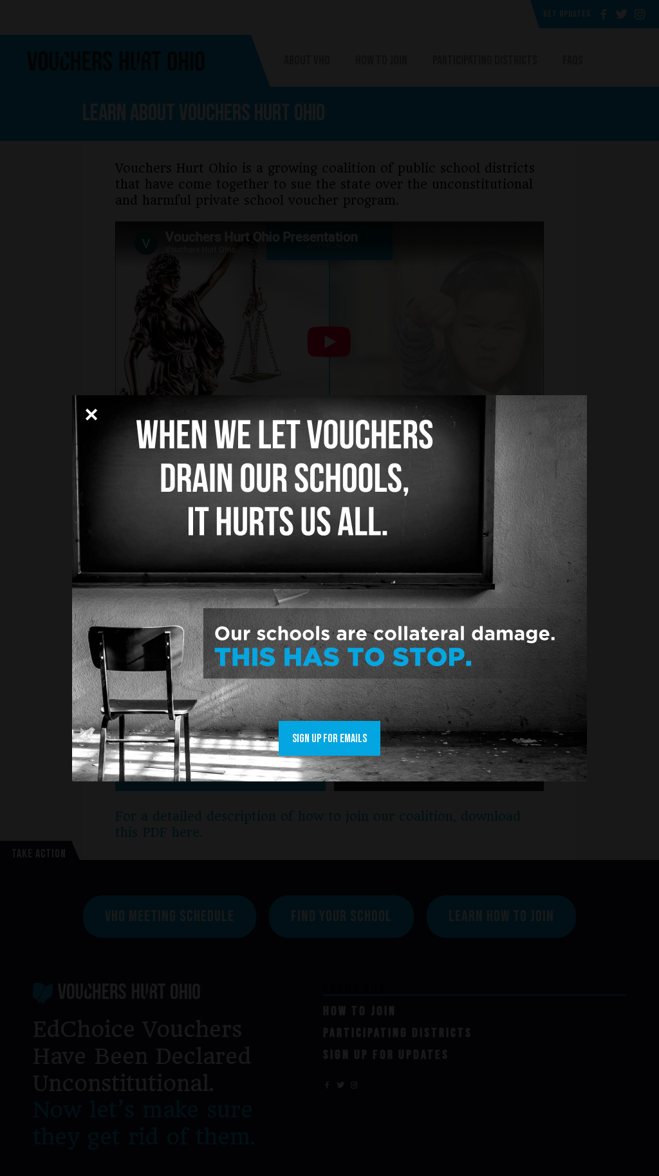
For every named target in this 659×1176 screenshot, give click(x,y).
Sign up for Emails (329, 738)
